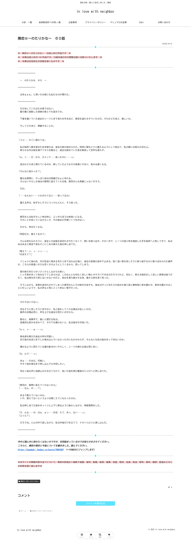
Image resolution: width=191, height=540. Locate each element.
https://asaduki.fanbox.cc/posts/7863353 (40, 450)
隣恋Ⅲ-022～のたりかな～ (30, 481)
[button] (179, 398)
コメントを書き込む (96, 503)
